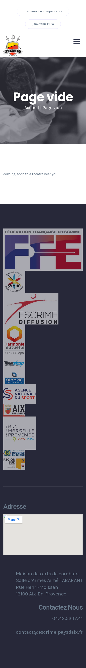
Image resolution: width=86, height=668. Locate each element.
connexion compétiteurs (44, 11)
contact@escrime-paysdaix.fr (49, 632)
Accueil (31, 107)
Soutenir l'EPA (43, 24)
